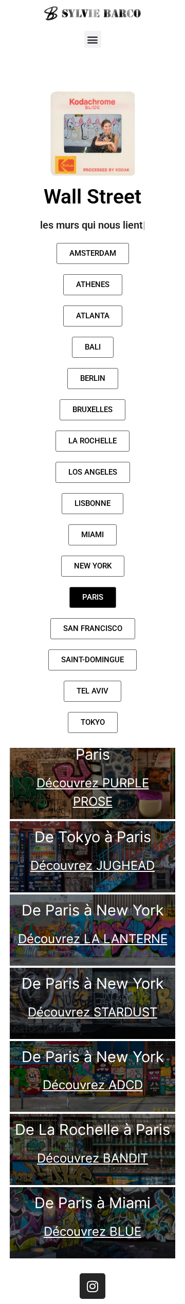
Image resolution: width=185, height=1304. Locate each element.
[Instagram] (92, 1286)
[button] (92, 39)
